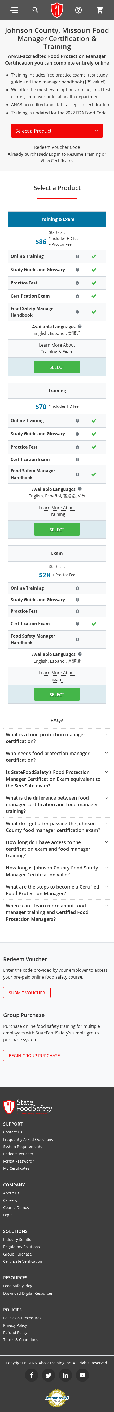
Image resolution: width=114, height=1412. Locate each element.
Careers (10, 1200)
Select (57, 367)
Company (14, 1185)
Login (8, 1214)
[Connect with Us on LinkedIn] (65, 1375)
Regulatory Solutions (21, 1246)
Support (13, 1124)
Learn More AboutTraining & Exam (57, 348)
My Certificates (16, 1168)
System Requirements (22, 1146)
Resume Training (84, 154)
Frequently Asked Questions (28, 1139)
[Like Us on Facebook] (31, 1375)
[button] (14, 10)
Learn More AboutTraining (57, 511)
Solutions (15, 1231)
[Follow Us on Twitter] (48, 1375)
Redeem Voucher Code (57, 147)
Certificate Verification (22, 1261)
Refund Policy (15, 1332)
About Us (11, 1192)
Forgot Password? (18, 1161)
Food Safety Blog (17, 1285)
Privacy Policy (15, 1325)
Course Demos (16, 1207)
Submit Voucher (27, 993)
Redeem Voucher (18, 1153)
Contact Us (12, 1132)
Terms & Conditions (20, 1339)
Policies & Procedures (22, 1317)
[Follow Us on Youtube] (82, 1375)
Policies (12, 1310)
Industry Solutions (19, 1239)
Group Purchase (17, 1254)
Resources (15, 1278)
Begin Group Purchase (34, 1056)
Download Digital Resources (28, 1293)
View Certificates (57, 161)
